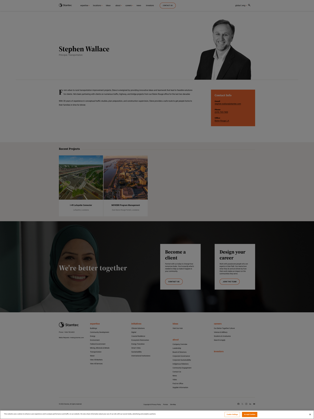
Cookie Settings (232, 414)
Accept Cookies (249, 414)
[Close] (310, 414)
